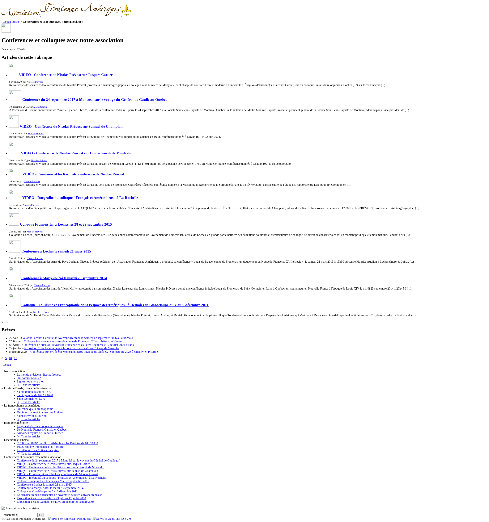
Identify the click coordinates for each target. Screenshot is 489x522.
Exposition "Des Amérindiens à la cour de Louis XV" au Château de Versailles (71, 348)
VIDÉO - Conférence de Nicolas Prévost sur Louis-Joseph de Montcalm (76, 153)
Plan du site (84, 518)
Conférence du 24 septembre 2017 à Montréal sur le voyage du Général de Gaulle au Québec (94, 100)
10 (6, 321)
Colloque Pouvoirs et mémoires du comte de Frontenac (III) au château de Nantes (73, 341)
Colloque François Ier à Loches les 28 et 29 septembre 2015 (66, 224)
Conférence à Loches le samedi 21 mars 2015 (56, 251)
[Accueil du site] (66, 15)
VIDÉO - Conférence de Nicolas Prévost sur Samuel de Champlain (72, 126)
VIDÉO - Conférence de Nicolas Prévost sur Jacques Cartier (66, 75)
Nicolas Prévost (35, 81)
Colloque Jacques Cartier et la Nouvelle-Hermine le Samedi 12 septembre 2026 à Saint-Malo (77, 338)
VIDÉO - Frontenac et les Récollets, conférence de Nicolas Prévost (73, 174)
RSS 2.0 (125, 518)
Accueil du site (10, 21)
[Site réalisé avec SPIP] (52, 518)
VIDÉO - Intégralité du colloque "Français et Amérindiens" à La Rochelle (80, 198)
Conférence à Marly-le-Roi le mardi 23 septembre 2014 (64, 278)
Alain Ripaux (40, 106)
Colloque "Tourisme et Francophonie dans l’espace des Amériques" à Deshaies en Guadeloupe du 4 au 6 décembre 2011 (115, 305)
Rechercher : (9, 514)
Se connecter (67, 518)
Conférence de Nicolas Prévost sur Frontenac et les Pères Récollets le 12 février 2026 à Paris (78, 344)
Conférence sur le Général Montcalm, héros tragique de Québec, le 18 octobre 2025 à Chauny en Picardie (94, 351)
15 (15, 358)
